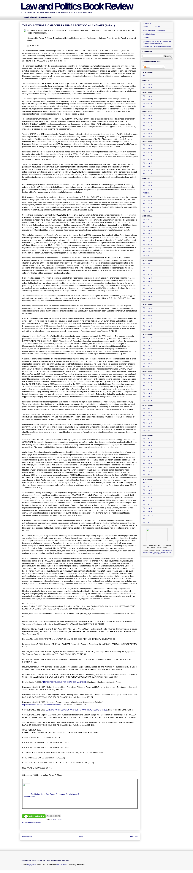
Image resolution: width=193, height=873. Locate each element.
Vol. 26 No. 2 (147, 378)
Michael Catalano (62, 864)
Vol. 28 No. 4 (147, 319)
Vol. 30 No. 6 (147, 237)
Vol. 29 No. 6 (147, 281)
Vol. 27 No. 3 (147, 359)
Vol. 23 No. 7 (147, 504)
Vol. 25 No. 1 (147, 408)
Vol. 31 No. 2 (147, 186)
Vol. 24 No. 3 (147, 445)
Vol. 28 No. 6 (147, 326)
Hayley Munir (31, 864)
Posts (148, 67)
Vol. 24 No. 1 (147, 438)
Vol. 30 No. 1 (147, 219)
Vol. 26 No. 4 (147, 386)
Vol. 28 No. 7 (147, 329)
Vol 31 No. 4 (147, 193)
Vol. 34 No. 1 (147, 96)
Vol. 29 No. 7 (147, 285)
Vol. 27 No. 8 (147, 341)
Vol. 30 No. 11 (147, 255)
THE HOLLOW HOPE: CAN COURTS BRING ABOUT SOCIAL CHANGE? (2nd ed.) (68, 25)
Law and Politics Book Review (77, 6)
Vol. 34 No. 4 (147, 107)
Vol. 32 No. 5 (147, 159)
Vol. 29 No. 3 (147, 271)
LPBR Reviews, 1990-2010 (152, 27)
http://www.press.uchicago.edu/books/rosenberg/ (42, 705)
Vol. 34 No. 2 (147, 99)
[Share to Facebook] (56, 815)
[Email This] (47, 815)
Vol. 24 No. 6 (147, 456)
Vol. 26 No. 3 (147, 382)
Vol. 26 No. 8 (147, 400)
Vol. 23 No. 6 (147, 501)
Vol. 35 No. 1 (147, 84)
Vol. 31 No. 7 (147, 204)
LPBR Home (147, 23)
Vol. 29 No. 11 (147, 300)
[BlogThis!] (50, 815)
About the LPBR (148, 37)
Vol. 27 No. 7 (147, 345)
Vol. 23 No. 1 (147, 483)
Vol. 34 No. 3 (147, 103)
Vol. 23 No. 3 (147, 490)
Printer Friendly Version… (32, 822)
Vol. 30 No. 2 (147, 223)
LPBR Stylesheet (149, 34)
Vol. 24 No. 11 (147, 474)
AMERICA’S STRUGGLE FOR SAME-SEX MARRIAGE (64, 682)
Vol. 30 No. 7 (147, 241)
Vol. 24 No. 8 (147, 464)
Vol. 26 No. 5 (147, 389)
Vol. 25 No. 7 (147, 430)
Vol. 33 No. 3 (147, 122)
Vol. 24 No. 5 (147, 453)
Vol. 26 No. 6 (147, 393)
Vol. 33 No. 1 (147, 115)
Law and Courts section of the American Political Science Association (157, 552)
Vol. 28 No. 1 (147, 308)
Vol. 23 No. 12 (148, 522)
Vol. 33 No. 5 (147, 129)
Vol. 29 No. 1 (147, 263)
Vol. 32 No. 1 (147, 145)
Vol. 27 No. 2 (147, 363)
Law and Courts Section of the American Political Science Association (157, 42)
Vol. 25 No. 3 (147, 416)
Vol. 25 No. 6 (147, 426)
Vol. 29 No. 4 (147, 274)
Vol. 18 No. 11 (58, 820)
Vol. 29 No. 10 (148, 296)
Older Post (133, 837)
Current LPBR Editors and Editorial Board (157, 47)
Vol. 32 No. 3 (147, 152)
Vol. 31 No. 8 (147, 207)
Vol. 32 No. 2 (147, 148)
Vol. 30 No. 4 (147, 230)
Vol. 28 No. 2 (147, 311)
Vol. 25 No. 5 (147, 423)
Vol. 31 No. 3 (147, 189)
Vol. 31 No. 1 (147, 182)
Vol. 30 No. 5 (147, 234)
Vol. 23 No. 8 (147, 508)
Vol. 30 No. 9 (147, 248)
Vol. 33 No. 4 (147, 126)
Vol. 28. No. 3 (147, 315)
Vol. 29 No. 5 (147, 278)
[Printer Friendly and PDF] (34, 816)
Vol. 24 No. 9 (147, 467)
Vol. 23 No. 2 (147, 486)
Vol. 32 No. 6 (147, 163)
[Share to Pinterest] (59, 815)
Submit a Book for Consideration (154, 30)
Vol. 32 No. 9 (147, 174)
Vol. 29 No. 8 (147, 289)
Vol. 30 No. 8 (147, 244)
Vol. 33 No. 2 (147, 119)
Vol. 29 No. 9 (147, 292)
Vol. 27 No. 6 (147, 349)
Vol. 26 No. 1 (147, 375)
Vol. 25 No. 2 (147, 412)
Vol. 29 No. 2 (147, 267)
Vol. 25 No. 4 (147, 419)
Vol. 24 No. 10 (148, 471)
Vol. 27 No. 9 (147, 338)
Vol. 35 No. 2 (147, 88)
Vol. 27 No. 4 (147, 356)
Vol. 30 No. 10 (148, 252)
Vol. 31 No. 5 (147, 196)
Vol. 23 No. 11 (147, 519)
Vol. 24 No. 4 (147, 449)
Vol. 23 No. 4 (147, 493)
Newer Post (27, 837)
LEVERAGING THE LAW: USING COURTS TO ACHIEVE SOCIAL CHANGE (76, 710)
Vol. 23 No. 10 (148, 515)
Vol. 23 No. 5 (147, 497)
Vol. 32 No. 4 (147, 156)
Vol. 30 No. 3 (147, 226)
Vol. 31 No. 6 (147, 200)
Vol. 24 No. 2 (147, 442)
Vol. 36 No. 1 (147, 76)
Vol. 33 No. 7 (147, 137)
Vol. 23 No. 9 (147, 511)
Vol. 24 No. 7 (147, 460)
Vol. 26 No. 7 (147, 396)
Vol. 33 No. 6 (147, 133)
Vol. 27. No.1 (147, 367)
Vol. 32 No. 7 (147, 166)
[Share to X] (53, 815)
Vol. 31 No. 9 (147, 211)
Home (80, 837)
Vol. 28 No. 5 (147, 322)
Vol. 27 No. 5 (147, 352)
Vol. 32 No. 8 (147, 170)
